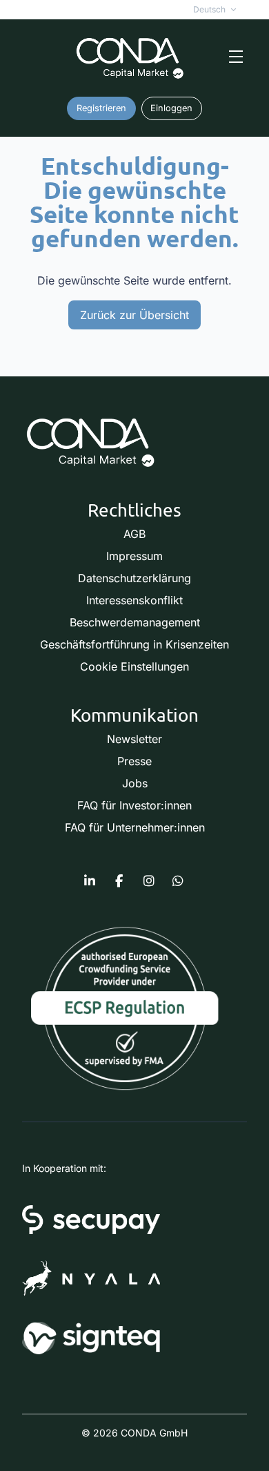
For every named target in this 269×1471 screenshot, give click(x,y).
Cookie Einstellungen (134, 666)
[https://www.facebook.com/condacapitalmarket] (119, 881)
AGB (134, 534)
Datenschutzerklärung (134, 578)
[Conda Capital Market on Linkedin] (89, 881)
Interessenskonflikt (134, 600)
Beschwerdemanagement (135, 622)
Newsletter (134, 739)
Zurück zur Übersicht (134, 315)
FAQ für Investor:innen (134, 805)
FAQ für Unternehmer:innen (135, 827)
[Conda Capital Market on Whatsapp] (178, 881)
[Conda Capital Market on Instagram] (149, 881)
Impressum (134, 556)
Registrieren (101, 108)
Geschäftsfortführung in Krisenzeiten (134, 644)
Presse (134, 761)
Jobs (135, 783)
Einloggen (171, 108)
